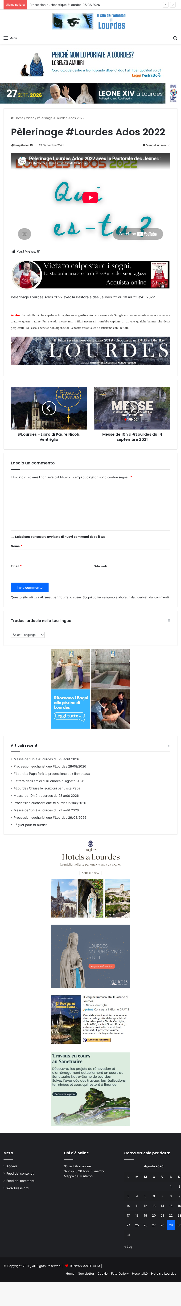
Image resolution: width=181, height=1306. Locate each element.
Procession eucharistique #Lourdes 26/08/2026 (50, 817)
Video (30, 118)
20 (154, 1215)
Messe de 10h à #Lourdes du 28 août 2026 (46, 795)
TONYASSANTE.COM (84, 1266)
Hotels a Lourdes (163, 1273)
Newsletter (86, 1273)
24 (128, 1225)
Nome (16, 546)
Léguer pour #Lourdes (45, 5)
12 (145, 1206)
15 (171, 1206)
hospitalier (21, 145)
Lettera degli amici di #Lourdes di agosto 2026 (49, 781)
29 (171, 1225)
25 (137, 1225)
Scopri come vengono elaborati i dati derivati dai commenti (126, 597)
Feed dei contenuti (20, 1173)
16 (179, 1206)
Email (16, 566)
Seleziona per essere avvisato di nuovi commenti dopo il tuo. (61, 536)
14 (162, 1206)
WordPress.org (17, 1188)
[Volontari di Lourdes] (90, 21)
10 (128, 1206)
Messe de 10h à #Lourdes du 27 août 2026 (46, 810)
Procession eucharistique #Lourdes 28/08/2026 (50, 766)
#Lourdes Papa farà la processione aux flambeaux (52, 774)
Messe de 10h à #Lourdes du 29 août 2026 (46, 759)
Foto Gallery (120, 1273)
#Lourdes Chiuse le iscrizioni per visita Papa (47, 788)
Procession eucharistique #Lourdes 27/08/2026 (50, 803)
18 (137, 1215)
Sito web (100, 566)
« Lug (128, 1246)
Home (18, 118)
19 (145, 1215)
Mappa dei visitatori (78, 1176)
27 (154, 1225)
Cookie (103, 1273)
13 (154, 1206)
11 (137, 1206)
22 (171, 1215)
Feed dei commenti (20, 1181)
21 (162, 1215)
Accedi (11, 1166)
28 (162, 1225)
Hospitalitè (140, 1273)
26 (145, 1225)
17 (128, 1215)
